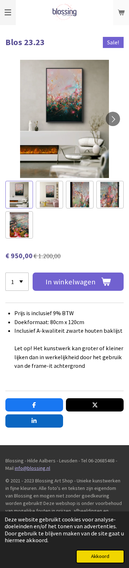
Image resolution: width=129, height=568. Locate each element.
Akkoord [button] (100, 556)
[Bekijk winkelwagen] (121, 12)
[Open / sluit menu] (8, 12)
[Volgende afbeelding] (113, 119)
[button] (19, 194)
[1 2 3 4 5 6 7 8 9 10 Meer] (17, 282)
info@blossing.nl (32, 468)
